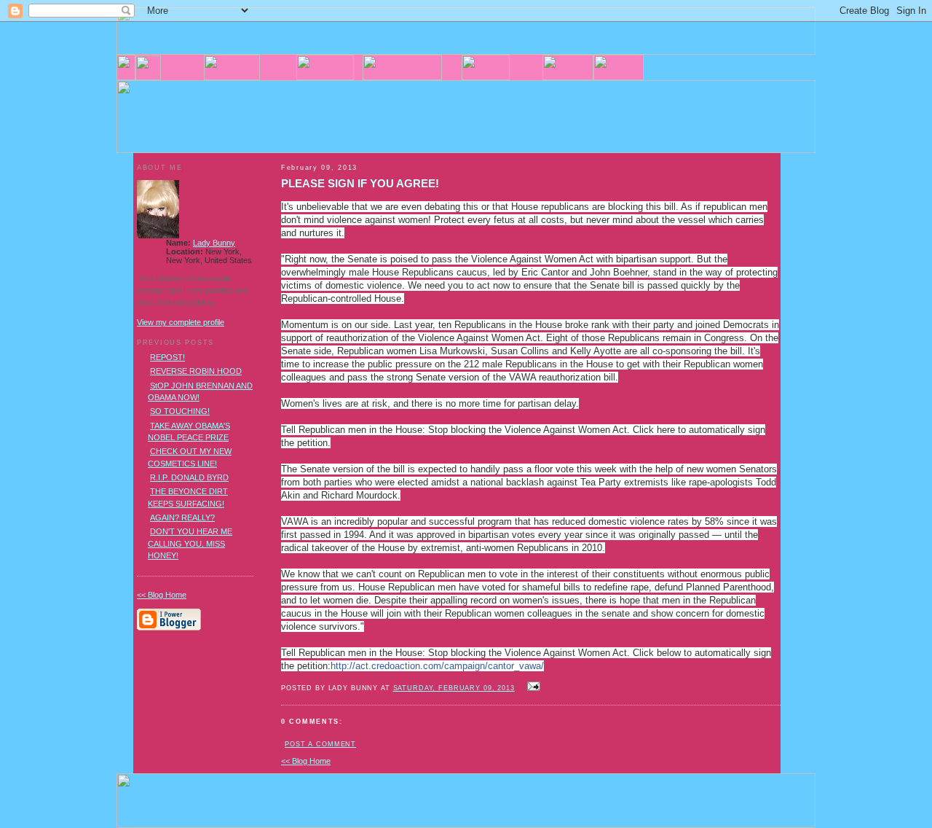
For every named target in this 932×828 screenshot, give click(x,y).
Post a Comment (320, 744)
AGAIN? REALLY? (182, 517)
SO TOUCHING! (180, 411)
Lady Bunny (214, 242)
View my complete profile (180, 322)
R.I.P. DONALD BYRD (189, 477)
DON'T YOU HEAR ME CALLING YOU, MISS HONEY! (190, 543)
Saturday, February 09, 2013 (454, 688)
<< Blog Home (306, 761)
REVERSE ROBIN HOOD (196, 371)
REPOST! (167, 357)
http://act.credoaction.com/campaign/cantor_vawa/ (437, 665)
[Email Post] (532, 687)
